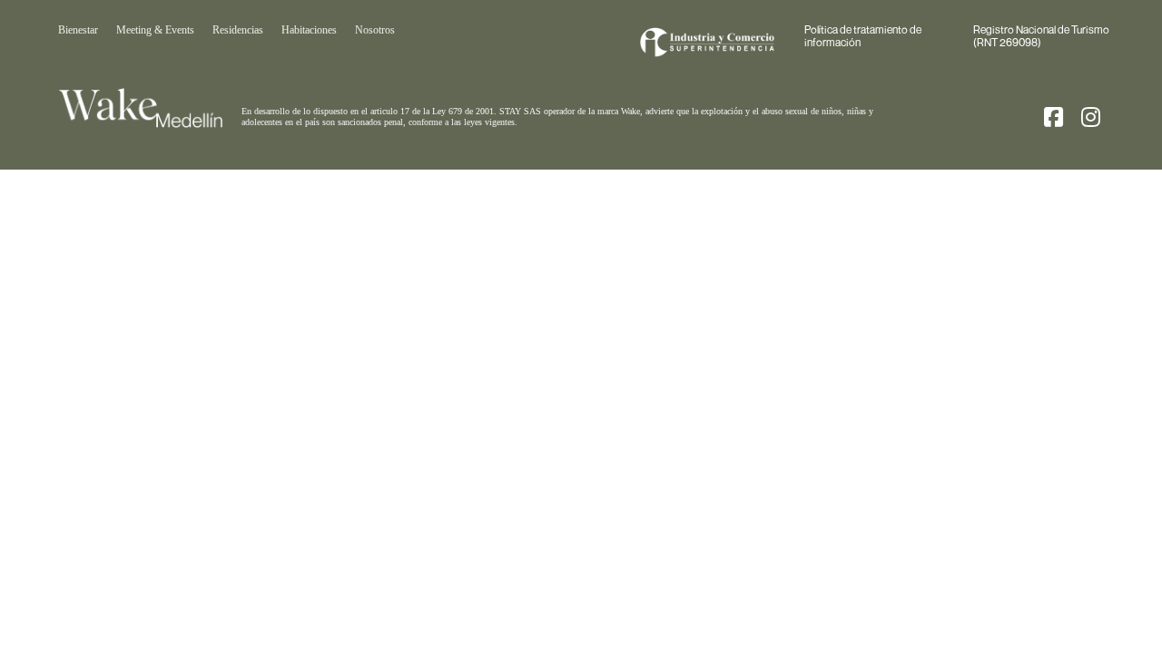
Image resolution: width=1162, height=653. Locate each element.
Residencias (237, 30)
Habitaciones (309, 30)
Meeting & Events (155, 30)
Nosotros (375, 30)
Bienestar (78, 30)
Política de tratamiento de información (862, 36)
